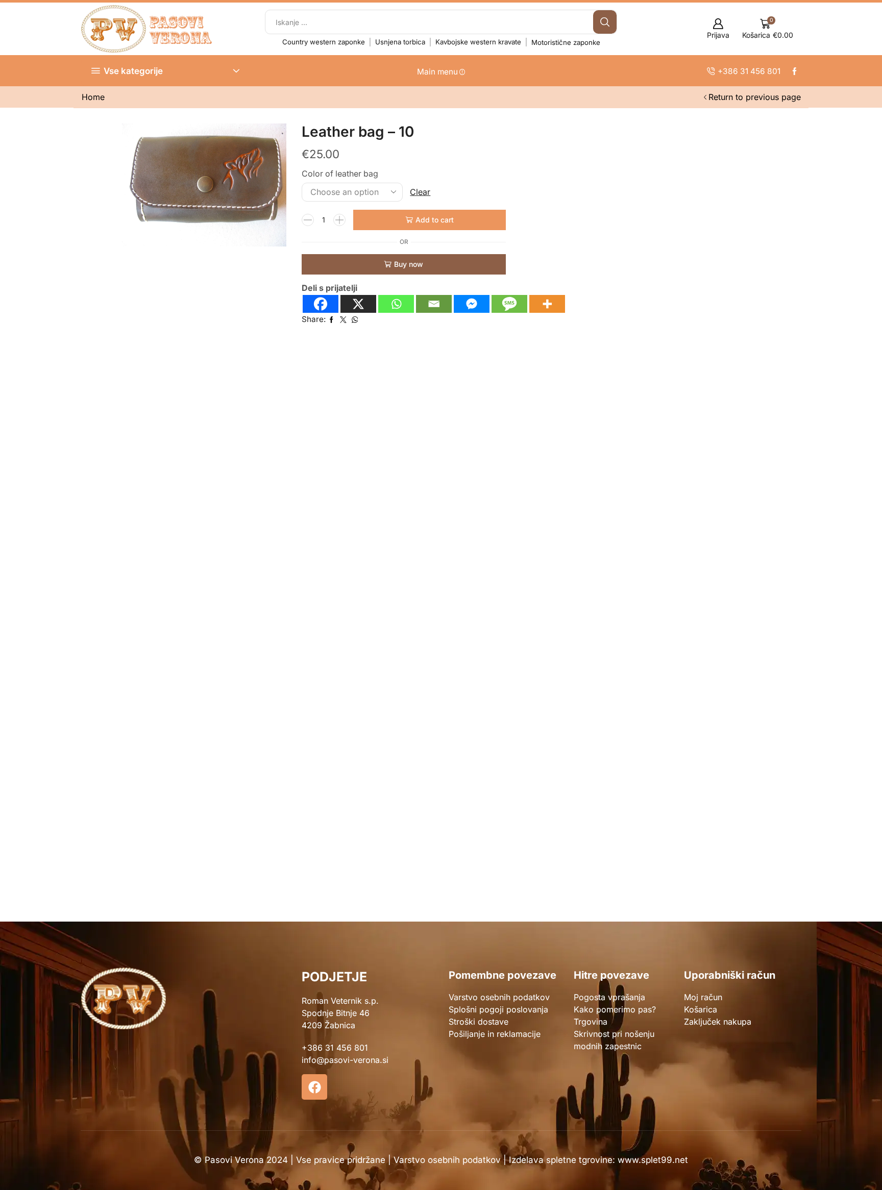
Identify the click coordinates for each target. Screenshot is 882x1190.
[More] (547, 304)
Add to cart (434, 219)
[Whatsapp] (396, 304)
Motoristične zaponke (565, 42)
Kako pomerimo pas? (615, 1009)
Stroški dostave (478, 1022)
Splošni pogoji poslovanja (498, 1009)
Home (93, 97)
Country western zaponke (323, 42)
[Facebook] (320, 304)
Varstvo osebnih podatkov (499, 997)
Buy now (408, 264)
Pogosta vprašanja (609, 997)
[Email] (434, 304)
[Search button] (605, 22)
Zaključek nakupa (717, 1022)
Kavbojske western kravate (478, 42)
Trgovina (590, 1022)
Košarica (700, 1009)
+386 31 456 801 (335, 1048)
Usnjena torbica (400, 42)
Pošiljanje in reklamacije (495, 1034)
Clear (420, 192)
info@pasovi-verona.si (345, 1060)
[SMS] (509, 304)
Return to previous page (754, 97)
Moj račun (703, 997)
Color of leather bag (340, 174)
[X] (358, 304)
